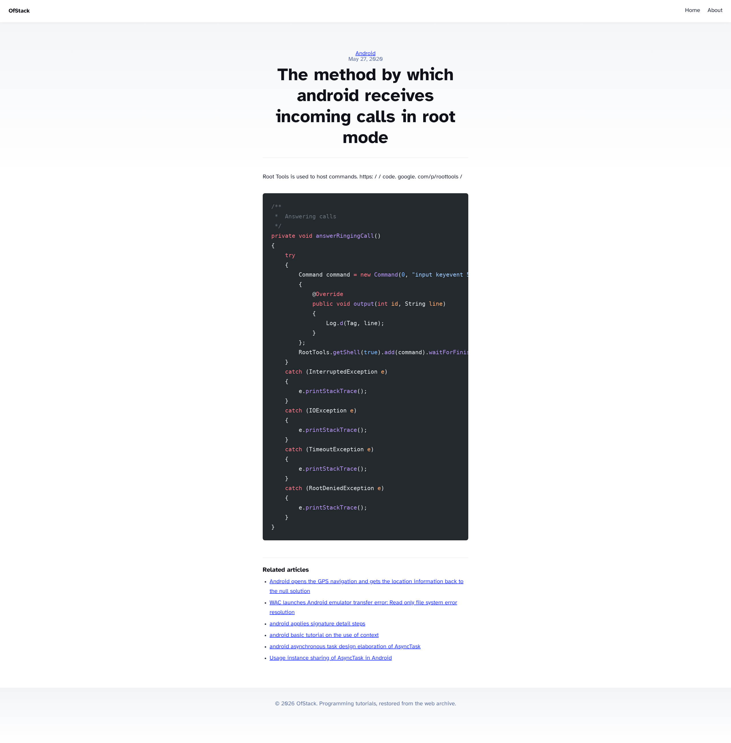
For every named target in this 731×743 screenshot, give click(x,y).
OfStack (19, 11)
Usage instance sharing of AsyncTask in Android (331, 658)
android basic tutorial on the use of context (324, 635)
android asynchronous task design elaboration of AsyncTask (345, 647)
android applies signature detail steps (317, 624)
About (715, 10)
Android (365, 54)
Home (692, 10)
